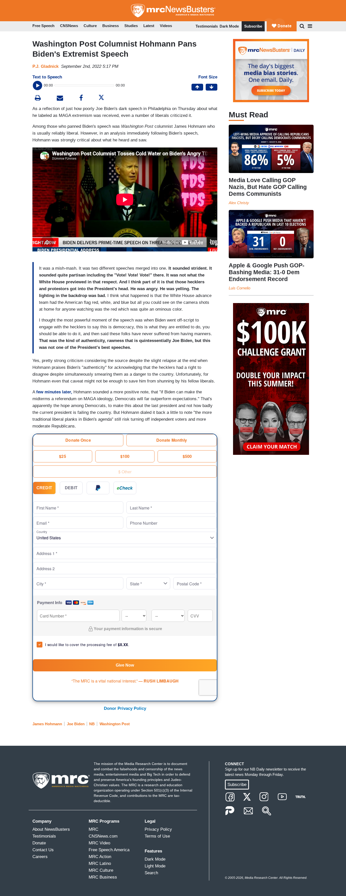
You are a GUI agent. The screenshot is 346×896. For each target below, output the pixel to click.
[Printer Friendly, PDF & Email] (60, 98)
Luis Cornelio (239, 288)
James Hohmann (47, 724)
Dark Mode (229, 26)
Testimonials (207, 26)
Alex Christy (239, 203)
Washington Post (115, 724)
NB (92, 724)
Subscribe (253, 26)
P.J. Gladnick (45, 66)
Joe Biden (76, 724)
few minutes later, (54, 392)
